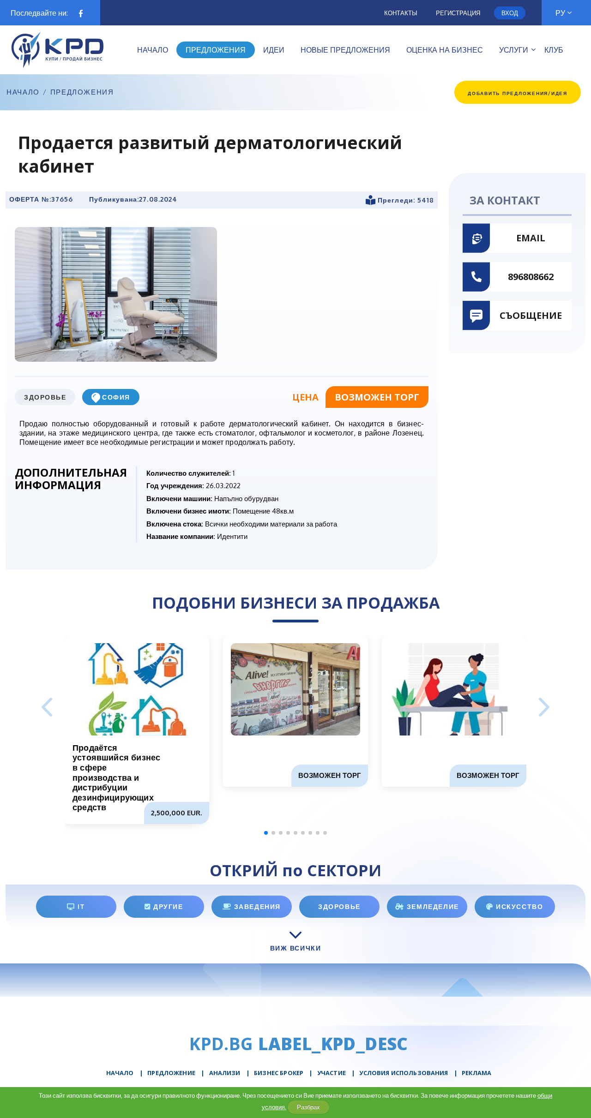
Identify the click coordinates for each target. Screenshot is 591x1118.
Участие (331, 1073)
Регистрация (458, 13)
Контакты (400, 13)
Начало (23, 92)
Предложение (171, 1073)
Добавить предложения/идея (517, 93)
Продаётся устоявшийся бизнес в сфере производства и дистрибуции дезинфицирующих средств (116, 777)
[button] (544, 708)
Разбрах (308, 1107)
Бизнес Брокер (278, 1073)
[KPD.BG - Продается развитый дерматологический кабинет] (116, 294)
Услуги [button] (513, 49)
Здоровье (45, 397)
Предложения (82, 92)
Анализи (225, 1073)
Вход (509, 13)
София (116, 397)
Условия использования (403, 1073)
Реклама (476, 1073)
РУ (560, 13)
